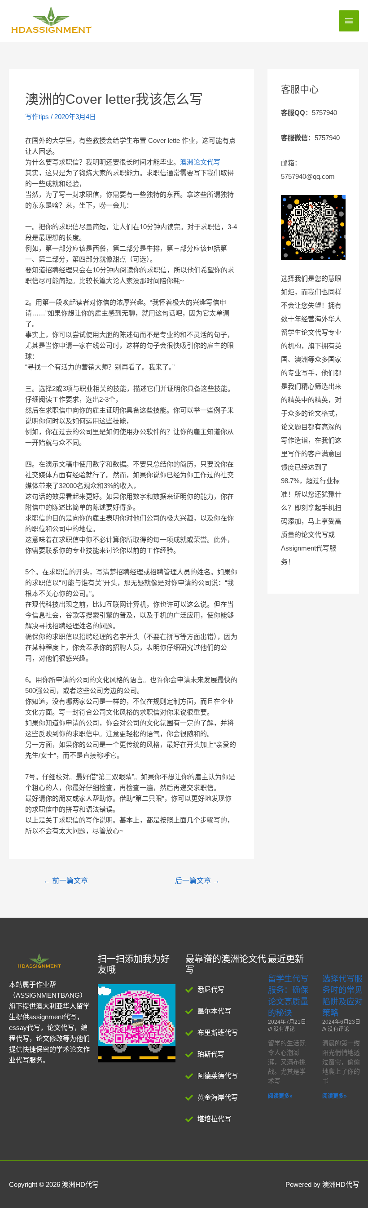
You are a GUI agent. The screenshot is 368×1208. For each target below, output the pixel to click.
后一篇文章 (197, 880)
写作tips (37, 116)
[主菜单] (349, 20)
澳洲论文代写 (200, 162)
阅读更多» (280, 1096)
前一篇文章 (65, 880)
